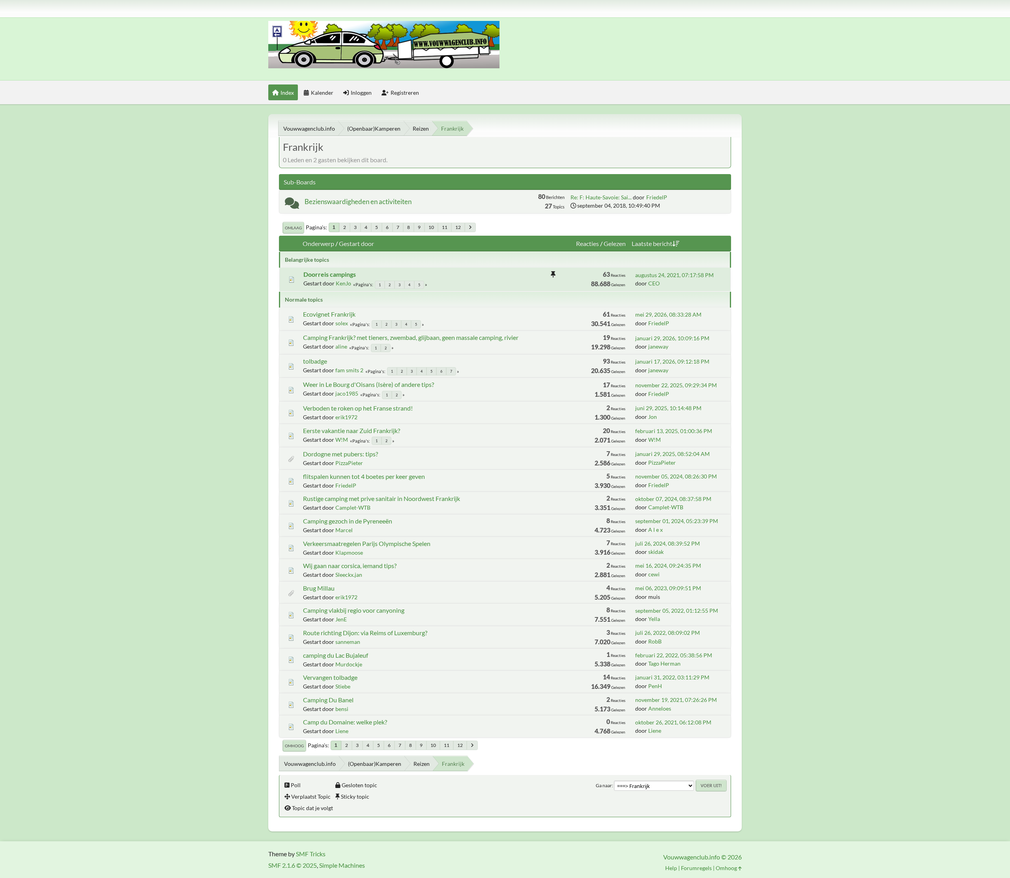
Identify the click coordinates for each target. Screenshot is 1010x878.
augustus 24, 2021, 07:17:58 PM (674, 275)
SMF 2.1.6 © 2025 (292, 865)
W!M (341, 439)
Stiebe (342, 686)
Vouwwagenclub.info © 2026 (702, 857)
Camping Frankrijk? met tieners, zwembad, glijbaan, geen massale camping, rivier (410, 337)
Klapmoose (349, 552)
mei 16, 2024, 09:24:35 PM (668, 565)
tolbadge (315, 361)
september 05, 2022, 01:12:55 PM (676, 610)
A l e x (655, 529)
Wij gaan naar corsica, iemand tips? (350, 565)
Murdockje (348, 664)
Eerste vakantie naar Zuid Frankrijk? (351, 430)
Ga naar (604, 785)
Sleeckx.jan (348, 574)
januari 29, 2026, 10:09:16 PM (672, 338)
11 (444, 227)
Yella (654, 618)
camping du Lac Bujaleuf (335, 655)
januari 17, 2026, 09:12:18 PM (672, 361)
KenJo (343, 283)
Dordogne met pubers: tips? (340, 454)
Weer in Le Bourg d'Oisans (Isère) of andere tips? (368, 384)
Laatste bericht (652, 243)
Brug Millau (319, 588)
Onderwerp (318, 243)
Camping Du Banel (328, 700)
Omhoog (294, 745)
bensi (341, 708)
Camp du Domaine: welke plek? (345, 722)
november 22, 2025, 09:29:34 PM (676, 385)
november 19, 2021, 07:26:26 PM (676, 699)
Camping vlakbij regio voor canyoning (353, 610)
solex (341, 323)
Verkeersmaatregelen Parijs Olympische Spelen (366, 543)
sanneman (347, 641)
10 (431, 227)
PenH (655, 686)
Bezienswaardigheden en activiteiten (358, 201)
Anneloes (659, 708)
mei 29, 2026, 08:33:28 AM (668, 314)
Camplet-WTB (352, 507)
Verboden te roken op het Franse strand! (358, 408)
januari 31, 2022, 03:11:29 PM (672, 677)
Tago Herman (664, 663)
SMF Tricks (310, 853)
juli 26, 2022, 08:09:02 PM (667, 632)
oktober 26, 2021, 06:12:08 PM (673, 722)
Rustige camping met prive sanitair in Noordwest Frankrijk (381, 498)
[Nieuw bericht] (292, 204)
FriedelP (656, 197)
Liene (341, 731)
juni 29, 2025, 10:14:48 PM (668, 408)
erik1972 (346, 417)
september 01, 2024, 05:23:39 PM (676, 521)
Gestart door (356, 243)
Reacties (587, 243)
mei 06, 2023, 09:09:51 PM (668, 588)
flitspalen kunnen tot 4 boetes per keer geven (364, 476)
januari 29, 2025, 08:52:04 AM (672, 453)
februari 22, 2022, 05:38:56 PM (673, 655)
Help (671, 868)
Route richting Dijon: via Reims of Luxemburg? (365, 632)
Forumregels (696, 868)
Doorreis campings (329, 274)
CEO (654, 283)
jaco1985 (346, 393)
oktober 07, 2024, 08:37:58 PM (673, 498)
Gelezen (615, 243)
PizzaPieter (349, 463)
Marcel (344, 530)
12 (458, 227)
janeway (658, 346)
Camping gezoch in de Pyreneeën (347, 521)
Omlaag (293, 227)
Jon (652, 416)
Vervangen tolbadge (330, 677)
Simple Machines (342, 865)
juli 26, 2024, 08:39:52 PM (667, 543)
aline (341, 346)
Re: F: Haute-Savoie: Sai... (601, 197)
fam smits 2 (349, 370)
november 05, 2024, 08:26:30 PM (676, 476)
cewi (654, 574)
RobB (655, 641)
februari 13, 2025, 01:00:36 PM (673, 431)
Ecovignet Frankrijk (329, 314)
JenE (341, 619)
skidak (656, 551)
